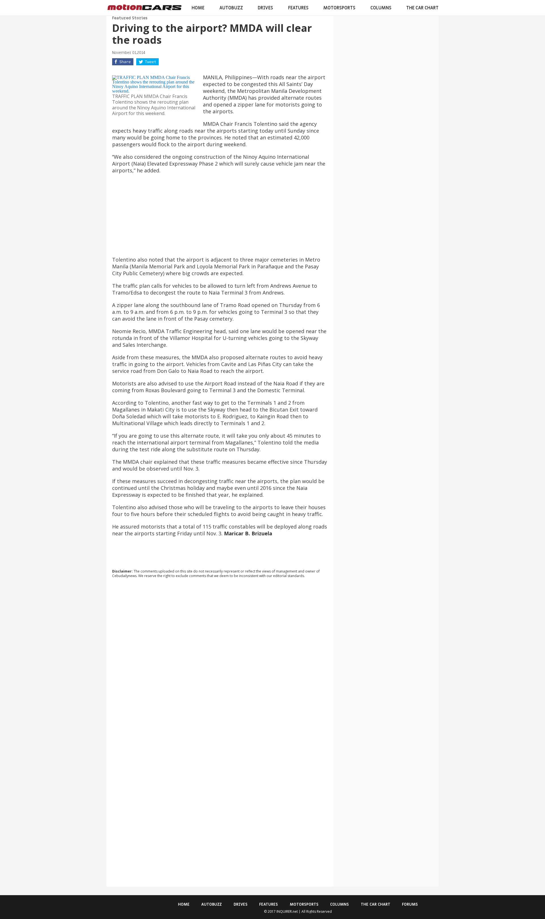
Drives (265, 8)
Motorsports (339, 8)
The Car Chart (422, 8)
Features (298, 8)
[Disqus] (220, 659)
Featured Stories (129, 18)
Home (198, 8)
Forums (410, 904)
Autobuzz (231, 8)
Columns (380, 8)
